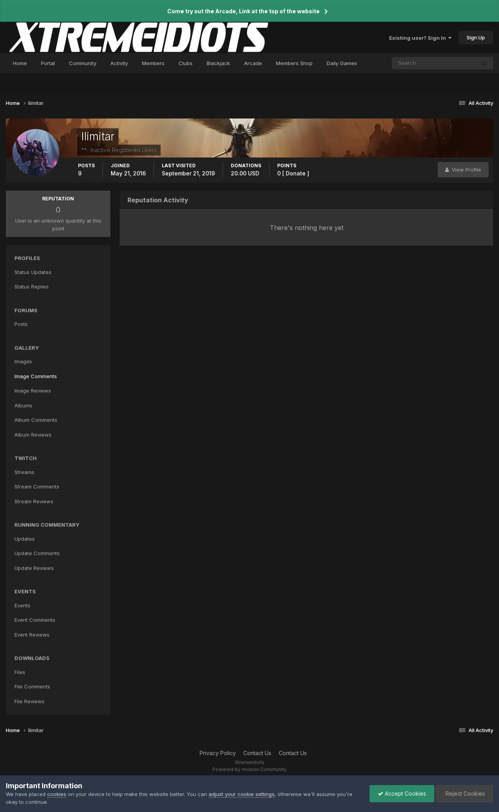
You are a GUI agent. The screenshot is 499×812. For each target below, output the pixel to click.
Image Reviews (32, 390)
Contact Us (257, 753)
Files (19, 672)
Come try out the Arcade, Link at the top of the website (243, 11)
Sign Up (476, 37)
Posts (21, 324)
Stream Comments (36, 486)
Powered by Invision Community (249, 769)
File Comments (32, 686)
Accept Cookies (404, 793)
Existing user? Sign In (418, 38)
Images (23, 361)
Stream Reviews (33, 501)
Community (82, 63)
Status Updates (447, 63)
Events (22, 605)
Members (153, 63)
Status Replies (31, 286)
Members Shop (294, 63)
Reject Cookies (464, 793)
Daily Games (342, 63)
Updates (24, 539)
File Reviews (29, 701)
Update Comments (37, 553)
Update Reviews (34, 568)
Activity (119, 63)
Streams (24, 472)
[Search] (484, 63)
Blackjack (218, 63)
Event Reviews (32, 635)
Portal (48, 63)
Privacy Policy (218, 753)
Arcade (253, 63)
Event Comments (34, 620)
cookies (56, 794)
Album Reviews (32, 435)
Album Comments (35, 420)
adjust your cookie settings (241, 794)
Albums (23, 405)
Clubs (186, 63)
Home (20, 63)
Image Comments (35, 376)
